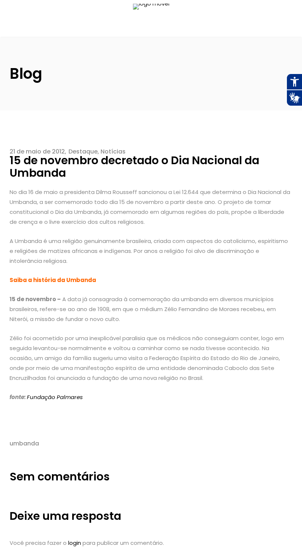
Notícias (113, 151)
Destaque (83, 151)
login (74, 543)
